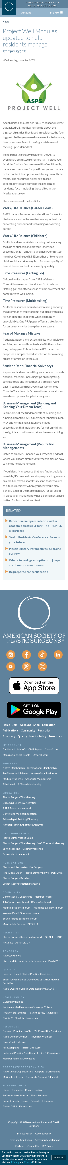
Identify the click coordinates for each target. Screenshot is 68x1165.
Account (26, 12)
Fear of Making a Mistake (21, 333)
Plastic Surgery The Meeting (19, 797)
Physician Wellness (42, 1036)
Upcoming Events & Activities (19, 802)
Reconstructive (34, 1089)
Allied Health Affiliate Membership (22, 784)
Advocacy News (12, 955)
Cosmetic (17, 1089)
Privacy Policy (24, 1133)
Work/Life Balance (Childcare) (25, 236)
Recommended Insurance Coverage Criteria (27, 1007)
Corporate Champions (47, 1071)
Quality (22, 736)
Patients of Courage (41, 1100)
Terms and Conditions (20, 1139)
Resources (55, 736)
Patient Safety (11, 1100)
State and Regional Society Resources (24, 961)
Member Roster (43, 896)
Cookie (28, 1162)
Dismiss (58, 1157)
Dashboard (9, 749)
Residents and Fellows (15, 773)
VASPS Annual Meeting (51, 843)
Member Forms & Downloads (19, 1058)
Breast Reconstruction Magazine (21, 883)
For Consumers (14, 1085)
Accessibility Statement (47, 1139)
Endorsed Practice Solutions (19, 1053)
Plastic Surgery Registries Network (22, 937)
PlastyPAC (54, 961)
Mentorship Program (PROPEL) (20, 924)
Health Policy (37, 736)
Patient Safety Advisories (43, 1012)
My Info (21, 749)
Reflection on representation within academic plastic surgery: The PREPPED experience (35, 525)
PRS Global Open (12, 872)
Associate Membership (38, 778)
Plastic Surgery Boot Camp (18, 837)
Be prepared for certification (28, 571)
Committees (52, 749)
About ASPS (10, 1106)
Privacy (15, 1162)
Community (28, 730)
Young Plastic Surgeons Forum (20, 918)
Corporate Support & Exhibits (42, 1076)
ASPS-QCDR (22, 942)
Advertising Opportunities (18, 1071)
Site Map (19, 1146)
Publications (10, 730)
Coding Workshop (32, 848)
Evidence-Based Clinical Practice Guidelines (27, 973)
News (6, 21)
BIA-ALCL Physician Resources (20, 1018)
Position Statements (14, 1012)
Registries (44, 730)
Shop (36, 724)
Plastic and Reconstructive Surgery (23, 867)
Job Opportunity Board (16, 902)
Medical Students (13, 778)
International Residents (43, 773)
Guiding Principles (13, 1001)
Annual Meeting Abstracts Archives (23, 824)
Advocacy (9, 736)
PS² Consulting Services (47, 1031)
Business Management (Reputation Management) (29, 446)
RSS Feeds (47, 1146)
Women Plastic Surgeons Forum (21, 913)
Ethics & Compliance (48, 1053)
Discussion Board (41, 902)
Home (6, 724)
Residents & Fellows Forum (48, 907)
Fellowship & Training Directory (20, 819)
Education (48, 724)
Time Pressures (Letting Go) (23, 273)
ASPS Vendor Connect (15, 1036)
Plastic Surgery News (37, 872)
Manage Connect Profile (16, 754)
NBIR (59, 937)
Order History (40, 754)
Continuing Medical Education (20, 813)
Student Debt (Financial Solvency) (28, 366)
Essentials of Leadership (16, 854)
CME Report (35, 749)
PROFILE (8, 942)
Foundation (25, 1106)
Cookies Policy (43, 1133)
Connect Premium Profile (17, 1031)
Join (15, 724)
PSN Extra (57, 872)
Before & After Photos (15, 1095)
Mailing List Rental (13, 1076)
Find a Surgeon (39, 1095)
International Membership (42, 767)
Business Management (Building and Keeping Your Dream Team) (29, 405)
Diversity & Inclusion (14, 1042)
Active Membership (14, 767)
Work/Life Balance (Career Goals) (28, 208)
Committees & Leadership (17, 896)
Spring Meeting (11, 848)
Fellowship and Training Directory (21, 1047)
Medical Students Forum (16, 907)
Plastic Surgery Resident (17, 878)
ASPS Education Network (17, 808)
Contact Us (33, 1146)
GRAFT (49, 937)
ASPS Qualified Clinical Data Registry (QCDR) (28, 988)
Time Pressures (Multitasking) (25, 301)
